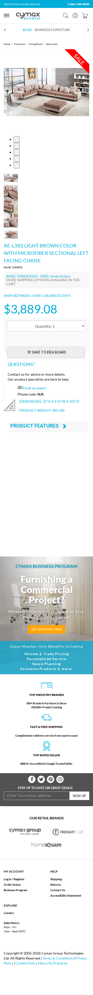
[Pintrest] (50, 779)
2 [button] (17, 146)
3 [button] (17, 152)
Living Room (35, 43)
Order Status (12, 884)
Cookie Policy (26, 963)
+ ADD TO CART (46, 339)
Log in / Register (14, 879)
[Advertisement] (46, 496)
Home (7, 43)
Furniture (19, 43)
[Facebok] (31, 779)
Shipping (56, 879)
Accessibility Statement (65, 895)
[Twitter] (41, 779)
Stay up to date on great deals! (45, 788)
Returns (55, 884)
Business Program (15, 890)
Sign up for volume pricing (22, 4)
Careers (9, 913)
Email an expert (34, 388)
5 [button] (17, 165)
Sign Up (79, 796)
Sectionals (52, 43)
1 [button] (17, 139)
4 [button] (17, 159)
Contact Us (57, 890)
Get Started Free (46, 629)
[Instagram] (60, 779)
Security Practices (53, 963)
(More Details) (60, 276)
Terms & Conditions (57, 958)
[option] (46, 92)
